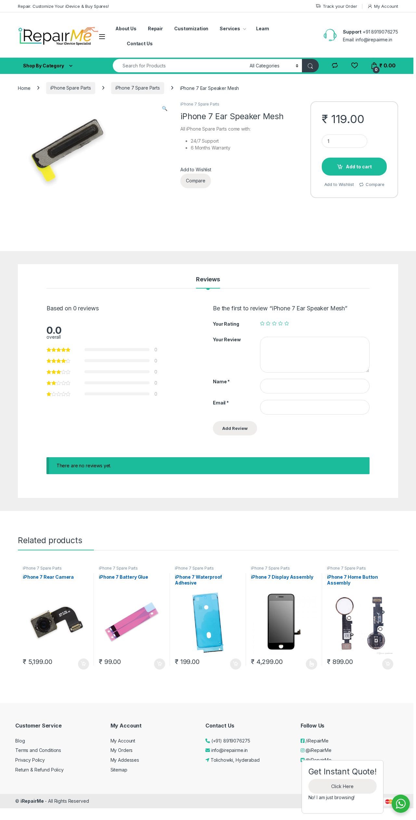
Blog (20, 740)
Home (24, 88)
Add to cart (359, 166)
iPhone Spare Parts (70, 88)
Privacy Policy (30, 760)
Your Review (226, 339)
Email (221, 402)
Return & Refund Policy (39, 769)
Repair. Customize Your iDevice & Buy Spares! (63, 6)
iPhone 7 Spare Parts (137, 88)
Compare (195, 180)
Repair (155, 28)
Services (230, 28)
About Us (125, 28)
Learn (262, 28)
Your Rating (226, 324)
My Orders (121, 750)
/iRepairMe (316, 740)
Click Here (342, 786)
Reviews (208, 279)
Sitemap (118, 769)
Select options (309, 664)
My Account (386, 6)
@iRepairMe (317, 750)
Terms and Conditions (38, 750)
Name (221, 381)
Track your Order (340, 6)
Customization (191, 28)
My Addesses (124, 760)
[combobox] (179, 65)
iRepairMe (32, 801)
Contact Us (140, 43)
